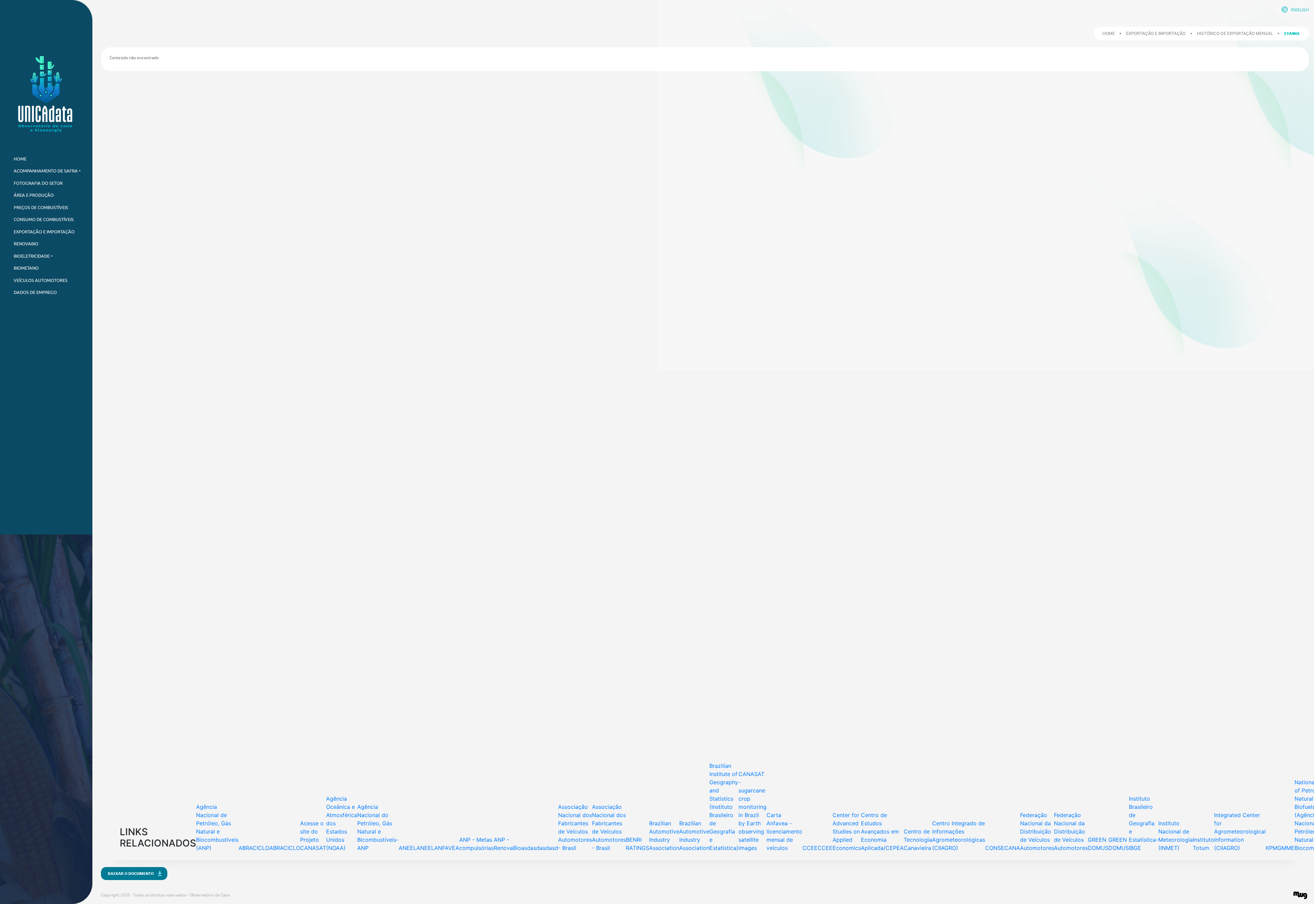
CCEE (809, 847)
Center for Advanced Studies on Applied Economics (847, 831)
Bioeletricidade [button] (32, 256)
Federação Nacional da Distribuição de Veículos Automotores (1037, 831)
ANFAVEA (446, 847)
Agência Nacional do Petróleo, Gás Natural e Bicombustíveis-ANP (378, 827)
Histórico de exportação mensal (1235, 33)
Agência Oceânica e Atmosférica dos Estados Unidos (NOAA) (341, 823)
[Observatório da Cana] (46, 93)
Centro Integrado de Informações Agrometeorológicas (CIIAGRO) (958, 835)
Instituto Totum (1203, 843)
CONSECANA (1002, 847)
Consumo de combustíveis (44, 219)
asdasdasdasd (539, 847)
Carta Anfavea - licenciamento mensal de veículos (784, 831)
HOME (20, 159)
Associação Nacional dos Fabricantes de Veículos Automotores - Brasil (575, 827)
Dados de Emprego (35, 292)
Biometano (26, 268)
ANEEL (407, 847)
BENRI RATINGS (637, 843)
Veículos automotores (40, 280)
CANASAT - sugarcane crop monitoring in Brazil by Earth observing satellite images (752, 811)
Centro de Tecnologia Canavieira (918, 839)
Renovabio (26, 244)
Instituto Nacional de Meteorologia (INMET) (1175, 835)
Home (1109, 33)
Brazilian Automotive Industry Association (664, 835)
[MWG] (1300, 895)
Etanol (1292, 33)
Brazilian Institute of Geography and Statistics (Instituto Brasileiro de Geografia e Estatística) (723, 806)
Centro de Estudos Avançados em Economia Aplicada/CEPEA (882, 831)
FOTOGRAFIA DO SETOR (38, 183)
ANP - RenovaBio (507, 843)
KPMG (1273, 847)
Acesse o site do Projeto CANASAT (313, 835)
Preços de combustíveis (41, 207)
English (1300, 9)
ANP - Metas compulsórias (476, 843)
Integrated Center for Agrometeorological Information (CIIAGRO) (1240, 831)
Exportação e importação (44, 232)
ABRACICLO (254, 847)
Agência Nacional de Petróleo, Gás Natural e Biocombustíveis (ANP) (217, 827)
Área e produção (34, 195)
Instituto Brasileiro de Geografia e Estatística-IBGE (1143, 823)
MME (1287, 847)
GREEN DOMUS (1098, 843)
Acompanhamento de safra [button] (46, 171)
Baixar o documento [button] (131, 873)
